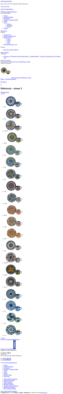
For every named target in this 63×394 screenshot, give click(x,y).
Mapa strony (7, 376)
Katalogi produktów (8, 366)
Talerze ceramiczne (8, 383)
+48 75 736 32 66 (5, 6)
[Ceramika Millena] (9, 11)
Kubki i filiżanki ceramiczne (10, 379)
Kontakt (6, 373)
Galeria (5, 370)
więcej (5, 372)
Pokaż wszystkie (5, 52)
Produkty (7, 34)
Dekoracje (8, 37)
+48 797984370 (7, 360)
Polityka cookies (8, 375)
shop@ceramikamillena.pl (7, 9)
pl (1, 1)
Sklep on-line (4, 30)
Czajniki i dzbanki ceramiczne (11, 386)
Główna (6, 365)
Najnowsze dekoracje (10, 44)
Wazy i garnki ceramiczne (10, 388)
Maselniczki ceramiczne (9, 387)
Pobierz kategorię (5, 92)
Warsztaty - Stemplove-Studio (11, 369)
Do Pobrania (7, 368)
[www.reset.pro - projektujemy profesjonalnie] (44, 392)
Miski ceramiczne (8, 381)
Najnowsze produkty (10, 36)
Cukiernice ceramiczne (9, 380)
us (6, 1)
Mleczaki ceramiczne (9, 384)
